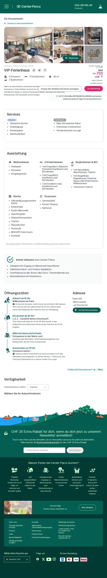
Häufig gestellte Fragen (15, 542)
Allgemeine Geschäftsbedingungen (42, 526)
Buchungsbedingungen (48, 442)
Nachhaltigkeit (15, 537)
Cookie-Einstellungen (41, 537)
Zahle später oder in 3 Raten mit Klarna (66, 531)
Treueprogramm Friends (16, 526)
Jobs (11, 534)
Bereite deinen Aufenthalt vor (65, 537)
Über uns (13, 522)
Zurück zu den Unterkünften (20, 23)
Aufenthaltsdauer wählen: (15, 387)
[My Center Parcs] (100, 6)
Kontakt (35, 522)
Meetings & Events (67, 522)
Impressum (36, 531)
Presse (12, 531)
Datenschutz (37, 534)
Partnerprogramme (67, 525)
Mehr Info (97, 99)
